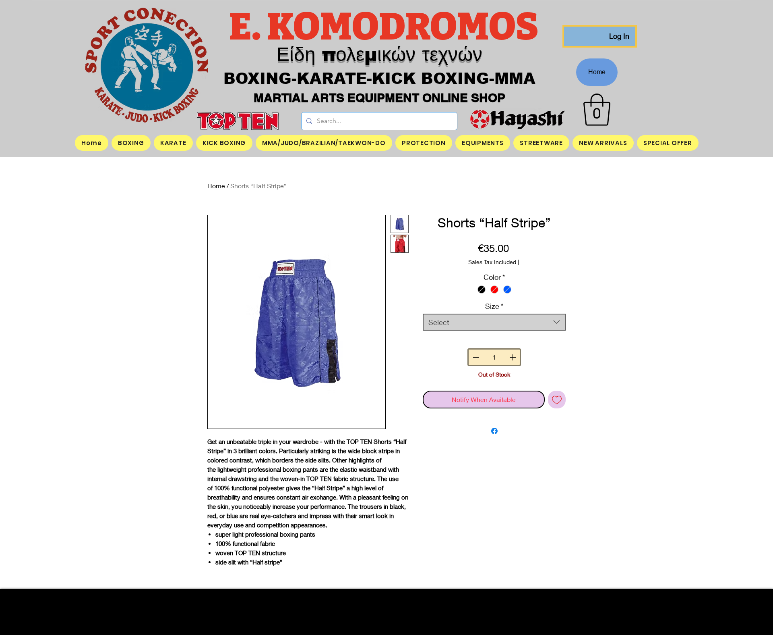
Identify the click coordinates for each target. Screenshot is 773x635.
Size (494, 306)
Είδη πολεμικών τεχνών (379, 54)
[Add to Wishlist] (557, 399)
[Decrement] (475, 357)
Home (216, 185)
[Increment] (513, 357)
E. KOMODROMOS (386, 27)
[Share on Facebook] (494, 431)
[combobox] (494, 322)
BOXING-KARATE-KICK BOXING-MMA (379, 78)
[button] (596, 110)
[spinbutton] (494, 357)
